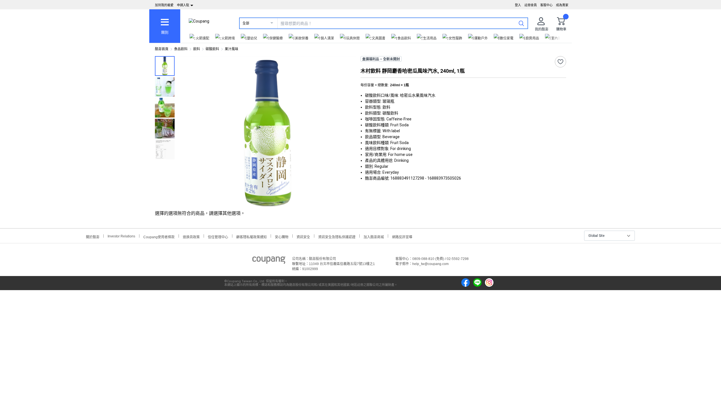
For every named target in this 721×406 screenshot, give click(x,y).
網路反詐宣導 (402, 236)
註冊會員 (530, 5)
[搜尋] (521, 23)
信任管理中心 (218, 236)
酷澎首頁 (161, 49)
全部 (245, 23)
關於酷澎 (92, 236)
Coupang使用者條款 (159, 236)
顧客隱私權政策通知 (251, 236)
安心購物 (281, 236)
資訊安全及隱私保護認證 (336, 236)
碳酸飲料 (212, 49)
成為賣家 (562, 5)
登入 (518, 5)
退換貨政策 (191, 236)
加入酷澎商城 (374, 236)
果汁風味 (231, 49)
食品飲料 (181, 49)
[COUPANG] (268, 261)
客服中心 (546, 5)
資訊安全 (303, 236)
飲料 (196, 49)
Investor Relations (121, 236)
